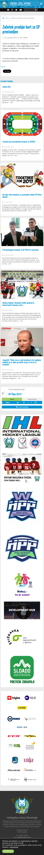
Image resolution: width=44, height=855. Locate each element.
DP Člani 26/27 (15, 394)
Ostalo (3, 67)
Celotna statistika (22, 407)
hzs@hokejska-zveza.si (24, 837)
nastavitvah (14, 847)
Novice (7, 18)
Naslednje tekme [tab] (32, 399)
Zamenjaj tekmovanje (17, 389)
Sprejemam (8, 851)
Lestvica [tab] (12, 399)
